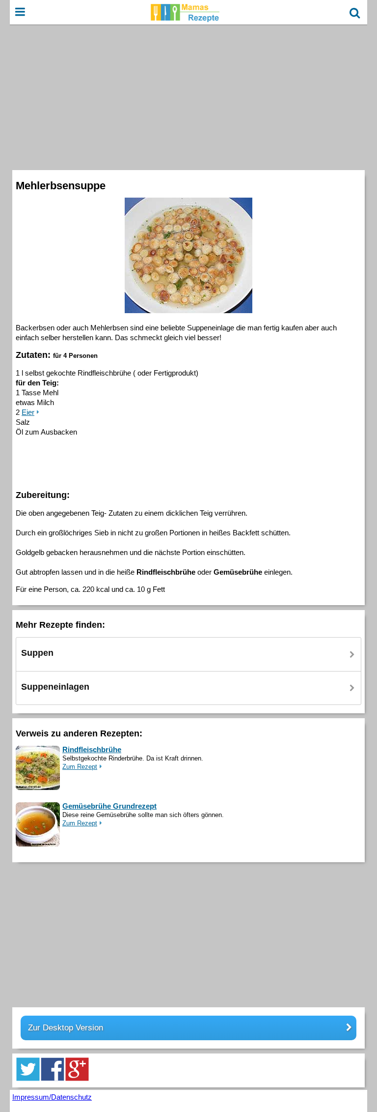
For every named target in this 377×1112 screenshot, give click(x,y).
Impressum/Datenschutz (52, 1097)
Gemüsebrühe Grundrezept (109, 806)
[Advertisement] (188, 96)
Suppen (37, 653)
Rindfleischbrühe (91, 749)
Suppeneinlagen (55, 687)
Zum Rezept (79, 766)
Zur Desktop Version (65, 1027)
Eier (28, 412)
